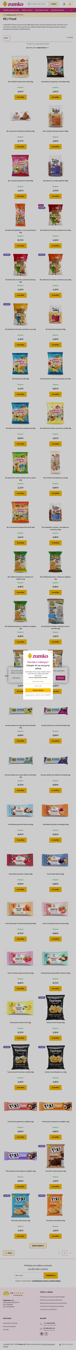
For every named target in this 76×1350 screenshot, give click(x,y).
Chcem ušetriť (38, 690)
